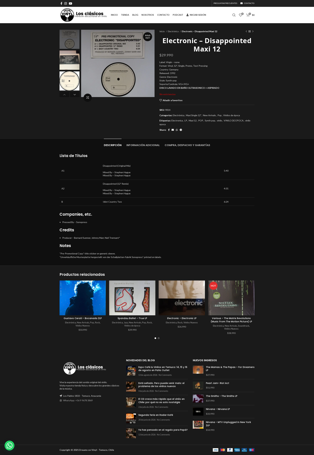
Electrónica (173, 31)
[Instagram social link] (65, 3)
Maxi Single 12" (193, 115)
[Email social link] (173, 130)
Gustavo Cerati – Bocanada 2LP (83, 318)
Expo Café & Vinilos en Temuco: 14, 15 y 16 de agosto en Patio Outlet (162, 368)
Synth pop (210, 120)
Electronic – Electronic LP (181, 318)
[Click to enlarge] (88, 98)
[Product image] (83, 298)
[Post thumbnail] (131, 371)
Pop (220, 115)
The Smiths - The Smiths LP (221, 396)
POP (200, 120)
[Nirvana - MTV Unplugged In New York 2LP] (198, 426)
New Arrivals (209, 115)
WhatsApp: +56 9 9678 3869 (78, 400)
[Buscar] (234, 15)
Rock (97, 322)
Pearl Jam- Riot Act (217, 383)
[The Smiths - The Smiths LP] (198, 399)
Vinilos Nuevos (83, 325)
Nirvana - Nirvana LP (218, 409)
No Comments (165, 375)
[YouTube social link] (70, 3)
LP (185, 120)
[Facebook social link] (61, 3)
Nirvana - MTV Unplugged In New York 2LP (228, 424)
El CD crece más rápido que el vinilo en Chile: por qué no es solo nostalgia (161, 400)
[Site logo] (84, 14)
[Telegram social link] (181, 130)
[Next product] (252, 31)
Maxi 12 (193, 120)
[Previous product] (246, 31)
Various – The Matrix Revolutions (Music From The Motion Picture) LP (231, 320)
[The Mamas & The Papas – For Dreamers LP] (198, 371)
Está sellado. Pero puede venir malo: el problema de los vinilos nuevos (161, 384)
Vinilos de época (231, 115)
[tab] (113, 144)
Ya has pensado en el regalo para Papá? (163, 429)
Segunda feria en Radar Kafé (155, 415)
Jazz (126, 322)
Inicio (162, 31)
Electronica (177, 120)
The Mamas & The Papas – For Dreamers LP (230, 369)
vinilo (219, 120)
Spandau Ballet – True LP (132, 318)
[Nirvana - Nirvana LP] (198, 412)
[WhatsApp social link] (177, 130)
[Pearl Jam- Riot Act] (198, 386)
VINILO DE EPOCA (234, 120)
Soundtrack (243, 325)
